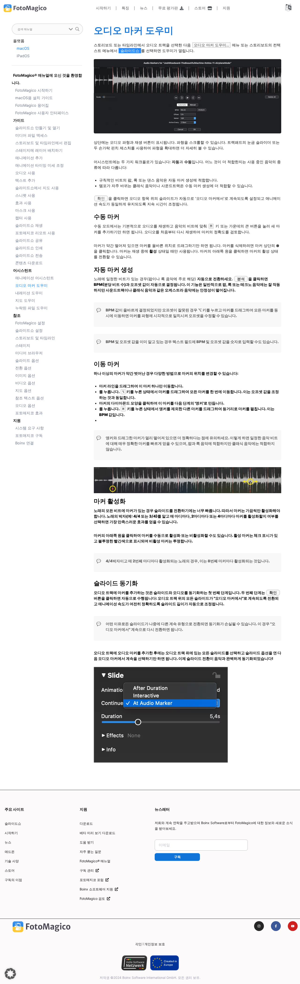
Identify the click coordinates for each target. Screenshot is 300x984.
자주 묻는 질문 (90, 852)
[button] (10, 973)
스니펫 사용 (25, 195)
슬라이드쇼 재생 (29, 225)
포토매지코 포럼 (92, 880)
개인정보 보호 (154, 944)
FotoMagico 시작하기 (33, 90)
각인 (138, 944)
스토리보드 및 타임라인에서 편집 (43, 142)
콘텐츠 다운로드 (29, 263)
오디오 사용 (25, 172)
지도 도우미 (25, 300)
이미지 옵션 (25, 375)
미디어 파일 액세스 (31, 135)
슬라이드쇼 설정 (29, 330)
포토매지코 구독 (29, 435)
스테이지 (22, 345)
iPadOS (23, 55)
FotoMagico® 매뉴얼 (95, 861)
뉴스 (143, 8)
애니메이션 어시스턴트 (34, 278)
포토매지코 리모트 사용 (35, 233)
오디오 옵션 (25, 405)
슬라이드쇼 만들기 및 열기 (37, 127)
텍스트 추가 (25, 180)
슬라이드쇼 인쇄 (29, 248)
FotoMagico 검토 (93, 899)
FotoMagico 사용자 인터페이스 (42, 112)
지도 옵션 (23, 390)
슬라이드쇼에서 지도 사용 (37, 187)
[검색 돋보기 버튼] (77, 29)
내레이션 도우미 (29, 293)
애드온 (10, 852)
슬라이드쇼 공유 (29, 240)
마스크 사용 (25, 210)
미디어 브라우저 (29, 353)
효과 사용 (23, 203)
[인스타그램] (259, 926)
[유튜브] (293, 926)
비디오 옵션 (25, 383)
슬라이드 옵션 (27, 360)
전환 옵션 (23, 368)
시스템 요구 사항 (29, 428)
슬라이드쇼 (13, 823)
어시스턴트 (22, 270)
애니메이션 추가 (29, 157)
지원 (226, 8)
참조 (17, 315)
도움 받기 (87, 842)
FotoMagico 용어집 (32, 105)
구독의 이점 (13, 880)
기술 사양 (12, 861)
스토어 (200, 8)
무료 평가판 (169, 8)
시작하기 (103, 8)
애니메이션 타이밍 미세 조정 (39, 165)
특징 (125, 8)
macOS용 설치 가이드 (34, 97)
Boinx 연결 (24, 443)
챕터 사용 (23, 218)
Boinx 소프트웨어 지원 (97, 889)
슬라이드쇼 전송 (29, 255)
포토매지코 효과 (29, 413)
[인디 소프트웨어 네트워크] (134, 962)
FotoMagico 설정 (30, 323)
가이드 (18, 120)
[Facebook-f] (276, 926)
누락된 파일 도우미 (31, 308)
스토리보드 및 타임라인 (35, 338)
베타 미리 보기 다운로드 (97, 833)
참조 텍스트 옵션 (29, 398)
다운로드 (86, 823)
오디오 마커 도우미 (31, 285)
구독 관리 (88, 870)
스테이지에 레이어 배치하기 (39, 150)
